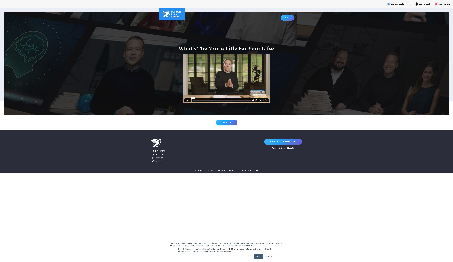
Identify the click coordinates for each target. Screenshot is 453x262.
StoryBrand (424, 4)
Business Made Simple (401, 4)
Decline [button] (269, 257)
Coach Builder (444, 4)
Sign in (290, 148)
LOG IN (287, 18)
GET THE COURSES (283, 142)
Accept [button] (258, 257)
